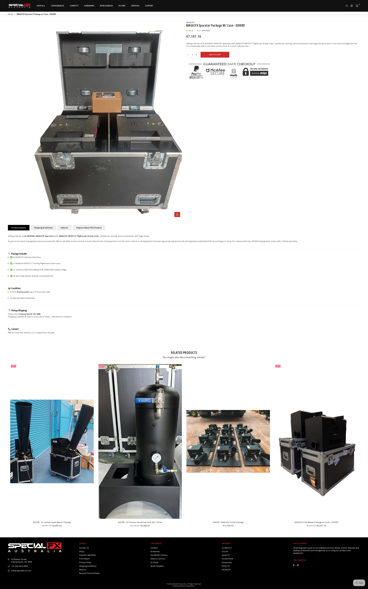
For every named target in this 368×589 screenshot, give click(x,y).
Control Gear (227, 558)
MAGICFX (190, 22)
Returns (64, 227)
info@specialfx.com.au (21, 570)
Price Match (84, 558)
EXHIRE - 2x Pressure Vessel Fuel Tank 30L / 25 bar (140, 522)
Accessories (227, 562)
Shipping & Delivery (43, 227)
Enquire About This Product (89, 227)
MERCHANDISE (106, 5)
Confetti (154, 548)
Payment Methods (87, 555)
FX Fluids (154, 562)
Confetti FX (227, 548)
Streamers (155, 551)
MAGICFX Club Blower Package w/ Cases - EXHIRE (316, 522)
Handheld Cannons (159, 555)
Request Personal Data (89, 573)
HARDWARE (89, 5)
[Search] (346, 6)
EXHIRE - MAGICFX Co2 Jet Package (228, 522)
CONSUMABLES (57, 5)
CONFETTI (74, 5)
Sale (14, 366)
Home (10, 14)
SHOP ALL (41, 5)
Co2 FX (225, 551)
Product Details (19, 227)
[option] (108, 119)
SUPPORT (149, 5)
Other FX (226, 566)
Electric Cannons (158, 558)
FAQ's (81, 551)
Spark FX (226, 555)
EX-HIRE (122, 5)
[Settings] (351, 6)
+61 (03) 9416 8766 (19, 566)
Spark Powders (157, 566)
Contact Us (84, 548)
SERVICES (135, 5)
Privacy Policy (85, 562)
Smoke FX (226, 569)
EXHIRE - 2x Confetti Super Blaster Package (52, 522)
